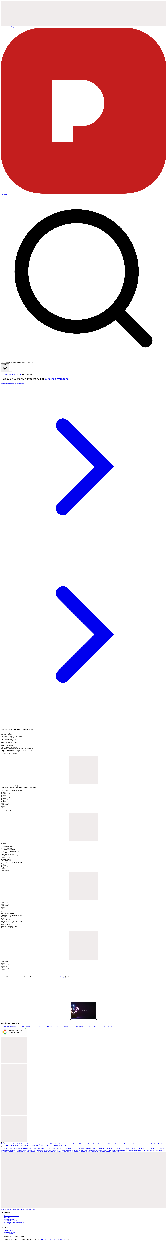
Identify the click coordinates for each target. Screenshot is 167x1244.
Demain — (18, 1145)
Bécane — (44, 1144)
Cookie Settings (8, 1233)
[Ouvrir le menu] (11, 371)
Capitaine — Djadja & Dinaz (33, 1026)
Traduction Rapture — (109, 1151)
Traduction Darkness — (125, 1150)
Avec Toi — (28, 1145)
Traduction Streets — (156, 1148)
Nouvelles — (156, 1144)
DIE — (10, 1145)
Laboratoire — (65, 1144)
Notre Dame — (9, 1144)
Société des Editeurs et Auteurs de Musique (53, 977)
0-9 (35, 1209)
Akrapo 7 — (40, 1145)
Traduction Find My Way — (31, 1150)
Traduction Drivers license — (33, 1148)
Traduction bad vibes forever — (56, 1150)
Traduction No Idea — (114, 1148)
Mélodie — (62, 1145)
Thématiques (5, 364)
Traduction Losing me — (12, 1151)
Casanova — (33, 1144)
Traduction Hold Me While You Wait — (149, 1150)
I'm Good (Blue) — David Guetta (69, 1026)
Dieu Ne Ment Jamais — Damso (50, 1026)
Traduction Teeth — (73, 1148)
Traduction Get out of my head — (86, 1151)
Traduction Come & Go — (104, 1150)
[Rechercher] (10, 371)
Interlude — (116, 1144)
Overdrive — (130, 1144)
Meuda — (78, 1144)
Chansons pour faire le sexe (11, 1216)
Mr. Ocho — (52, 1145)
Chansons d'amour (9, 1219)
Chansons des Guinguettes (11, 1220)
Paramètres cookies (9, 1232)
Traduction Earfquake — (36, 1151)
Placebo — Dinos (84, 1026)
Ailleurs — (102, 1144)
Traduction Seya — (53, 1148)
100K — (23, 1144)
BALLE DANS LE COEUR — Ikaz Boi (100, 1026)
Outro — (90, 1144)
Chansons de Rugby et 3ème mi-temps (14, 1222)
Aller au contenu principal (8, 27)
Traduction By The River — (60, 1151)
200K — (54, 1144)
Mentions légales (8, 1230)
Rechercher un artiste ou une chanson (11, 362)
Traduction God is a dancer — (11, 1150)
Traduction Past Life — (82, 1150)
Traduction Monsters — (11, 1148)
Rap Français (7, 1217)
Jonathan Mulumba (57, 378)
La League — (144, 1144)
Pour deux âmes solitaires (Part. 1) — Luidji (13, 1026)
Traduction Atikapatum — (136, 1148)
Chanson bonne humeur (10, 1223)
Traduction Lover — (95, 1148)
